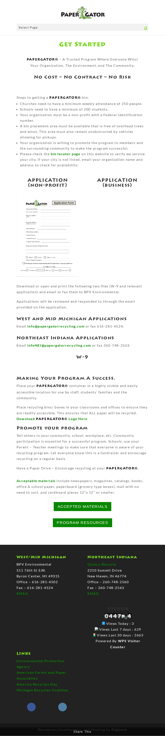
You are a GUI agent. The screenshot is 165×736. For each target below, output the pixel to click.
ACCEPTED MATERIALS (83, 506)
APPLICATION (48, 180)
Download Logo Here (52, 419)
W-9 (82, 357)
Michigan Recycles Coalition (43, 690)
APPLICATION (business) (117, 182)
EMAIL (23, 593)
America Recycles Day (37, 684)
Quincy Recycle (101, 564)
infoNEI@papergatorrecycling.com (59, 345)
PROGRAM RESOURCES (82, 523)
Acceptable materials (36, 481)
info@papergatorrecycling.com (55, 326)
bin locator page (66, 154)
